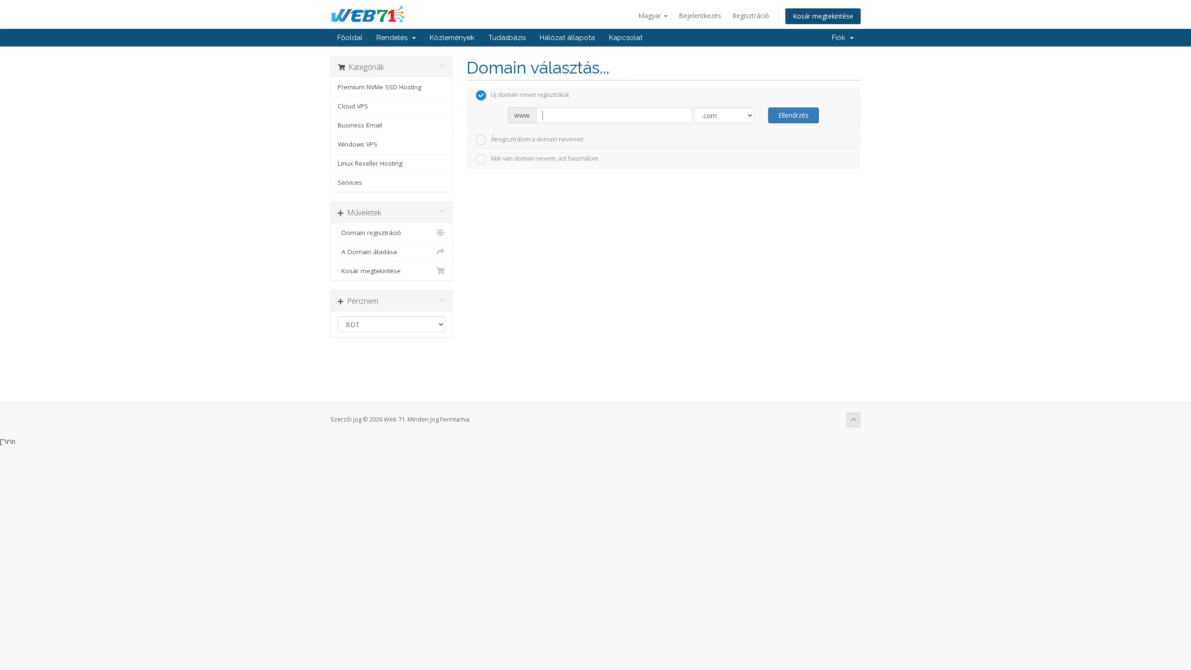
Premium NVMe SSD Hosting (380, 87)
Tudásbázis (507, 38)
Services (350, 182)
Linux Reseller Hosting (370, 163)
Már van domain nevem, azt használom (544, 158)
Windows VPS (357, 144)
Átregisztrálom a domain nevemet (537, 139)
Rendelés (393, 38)
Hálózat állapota (567, 38)
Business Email (360, 125)
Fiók (840, 38)
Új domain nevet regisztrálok (530, 95)
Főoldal (349, 38)
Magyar (650, 15)
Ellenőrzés (793, 115)
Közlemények (452, 38)
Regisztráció (750, 15)
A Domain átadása (367, 252)
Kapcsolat (625, 38)
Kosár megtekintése (823, 16)
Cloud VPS (353, 106)
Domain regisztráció (369, 232)
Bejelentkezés (700, 15)
